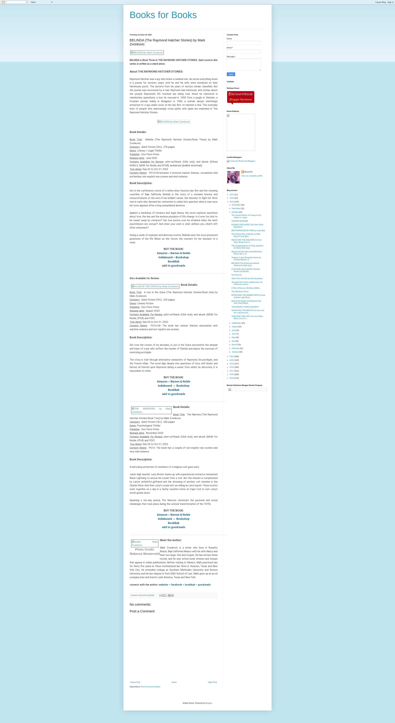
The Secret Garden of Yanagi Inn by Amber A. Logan (246, 216)
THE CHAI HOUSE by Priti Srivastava (247, 278)
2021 (232, 356)
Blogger (209, 703)
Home (174, 682)
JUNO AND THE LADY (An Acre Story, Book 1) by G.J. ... (247, 317)
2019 (232, 364)
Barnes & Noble (180, 253)
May (234, 337)
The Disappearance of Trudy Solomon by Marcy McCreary (247, 247)
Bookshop (182, 385)
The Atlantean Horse (240, 292)
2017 (232, 371)
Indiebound (165, 257)
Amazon (162, 253)
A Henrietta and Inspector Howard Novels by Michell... (245, 270)
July (234, 330)
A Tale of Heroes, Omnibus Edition (245, 288)
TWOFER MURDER (239, 221)
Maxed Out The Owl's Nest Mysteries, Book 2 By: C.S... (246, 253)
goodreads (178, 265)
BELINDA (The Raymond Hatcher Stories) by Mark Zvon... (245, 264)
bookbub (190, 584)
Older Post (212, 682)
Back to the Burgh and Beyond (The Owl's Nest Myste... (246, 302)
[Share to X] (166, 595)
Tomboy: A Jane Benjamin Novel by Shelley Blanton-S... (246, 258)
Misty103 (249, 172)
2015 (232, 378)
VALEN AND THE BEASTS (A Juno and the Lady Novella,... (247, 311)
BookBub (173, 261)
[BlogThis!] (163, 595)
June (234, 334)
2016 (232, 374)
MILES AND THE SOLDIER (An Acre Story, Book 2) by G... (246, 241)
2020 (232, 360)
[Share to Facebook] (169, 595)
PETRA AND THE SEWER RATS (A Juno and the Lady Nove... (248, 296)
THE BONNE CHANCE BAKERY (245, 307)
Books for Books (163, 15)
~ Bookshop (181, 257)
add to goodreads (173, 394)
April (234, 341)
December (236, 205)
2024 (232, 194)
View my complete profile (251, 176)
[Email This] (160, 595)
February (236, 348)
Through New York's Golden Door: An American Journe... (247, 283)
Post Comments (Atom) (150, 687)
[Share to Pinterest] (172, 595)
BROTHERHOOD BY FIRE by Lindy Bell (248, 230)
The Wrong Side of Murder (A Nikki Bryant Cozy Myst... (245, 235)
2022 (232, 202)
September (236, 323)
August (235, 327)
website (163, 584)
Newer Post (135, 682)
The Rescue (236, 275)
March (234, 345)
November (236, 208)
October (235, 212)
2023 (232, 198)
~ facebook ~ (176, 584)
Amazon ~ (163, 381)
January (235, 352)
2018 (232, 367)
